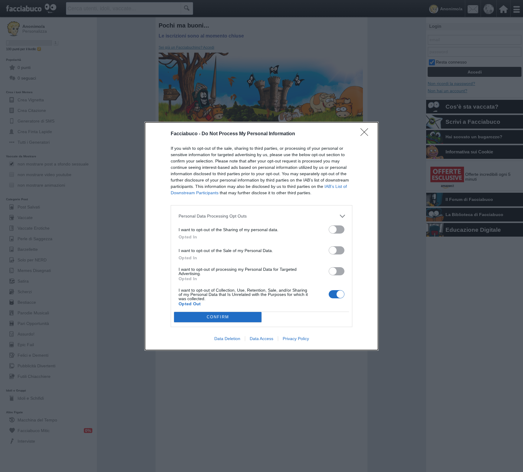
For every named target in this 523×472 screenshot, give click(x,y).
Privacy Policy (296, 338)
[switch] (336, 229)
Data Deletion (227, 338)
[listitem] (261, 216)
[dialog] (261, 236)
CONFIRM (218, 317)
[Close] (366, 134)
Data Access (261, 338)
